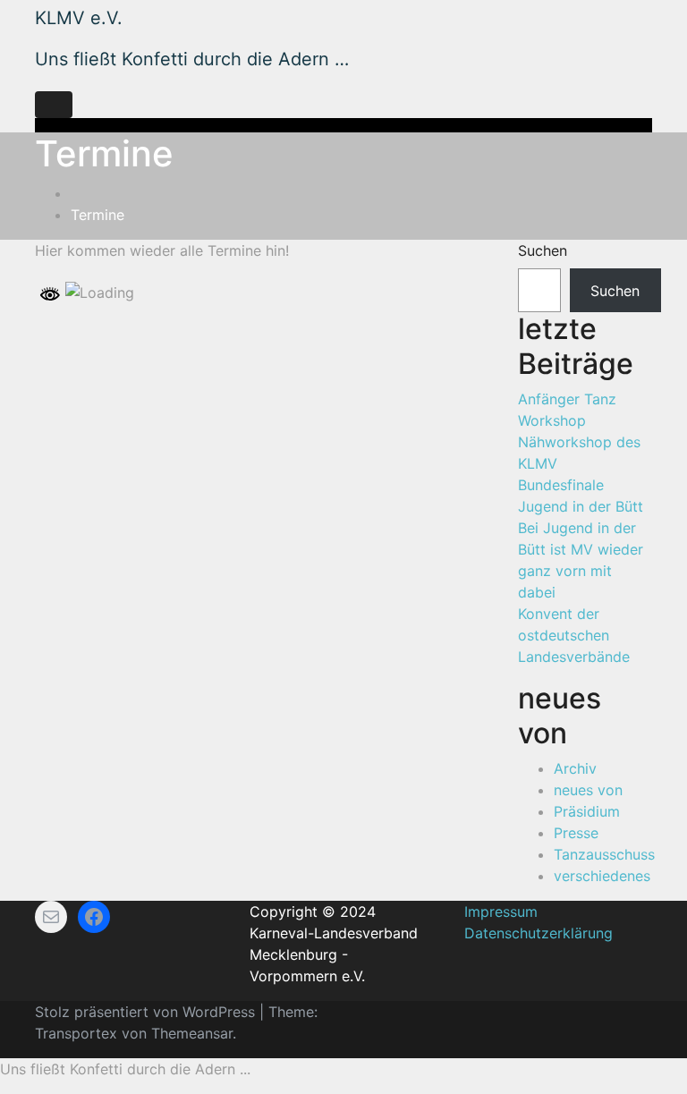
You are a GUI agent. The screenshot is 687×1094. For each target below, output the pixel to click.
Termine (97, 215)
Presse (576, 833)
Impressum (501, 911)
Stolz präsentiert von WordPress (147, 1012)
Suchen (542, 250)
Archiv (575, 768)
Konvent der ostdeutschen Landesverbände (574, 635)
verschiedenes (602, 876)
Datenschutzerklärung (538, 933)
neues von (588, 790)
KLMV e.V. (79, 18)
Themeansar (192, 1033)
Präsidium (587, 811)
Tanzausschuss (604, 854)
